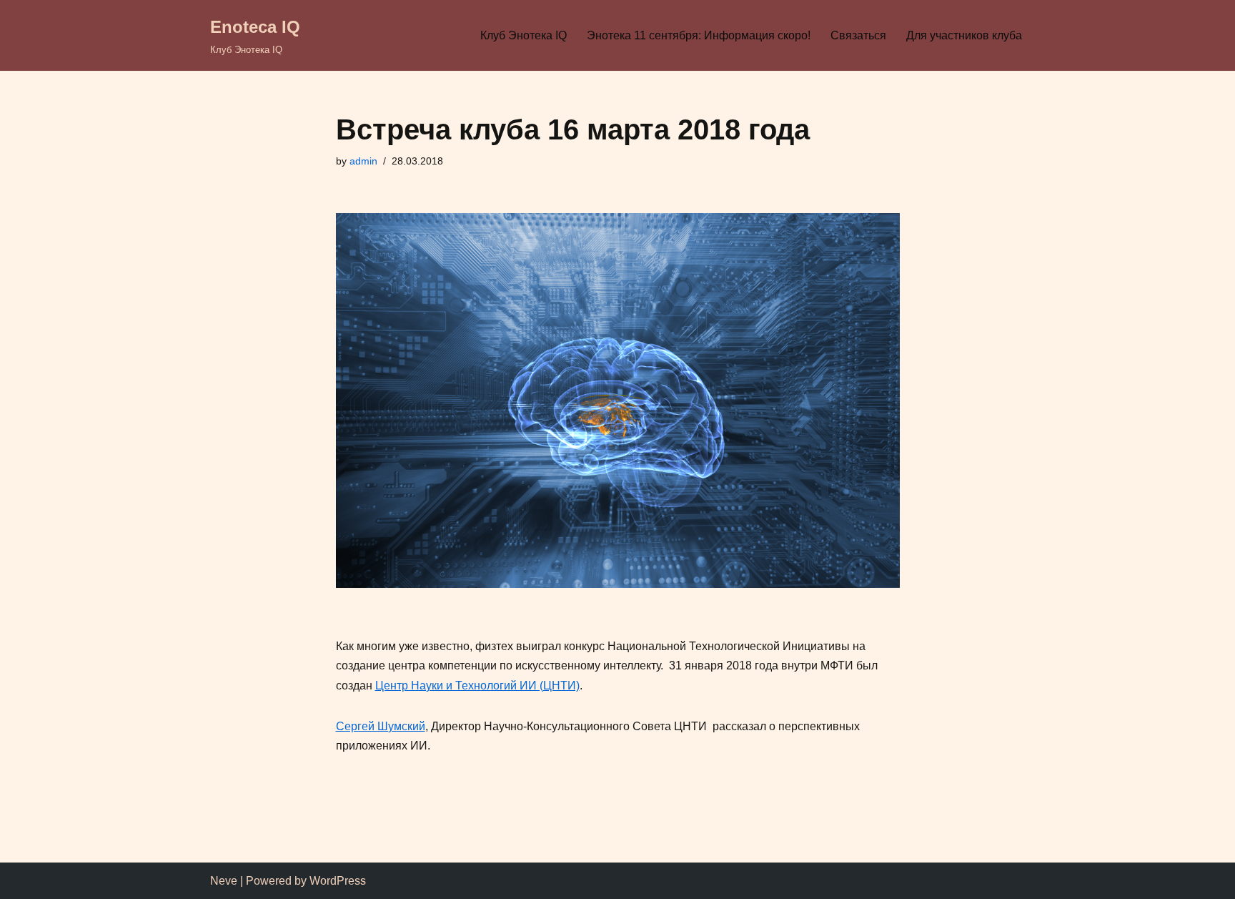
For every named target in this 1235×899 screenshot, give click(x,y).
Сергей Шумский (380, 726)
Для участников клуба (964, 35)
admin (363, 161)
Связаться (858, 35)
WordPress (337, 881)
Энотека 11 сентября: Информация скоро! (698, 35)
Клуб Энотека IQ (523, 35)
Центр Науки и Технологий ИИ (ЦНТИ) (477, 685)
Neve (223, 881)
